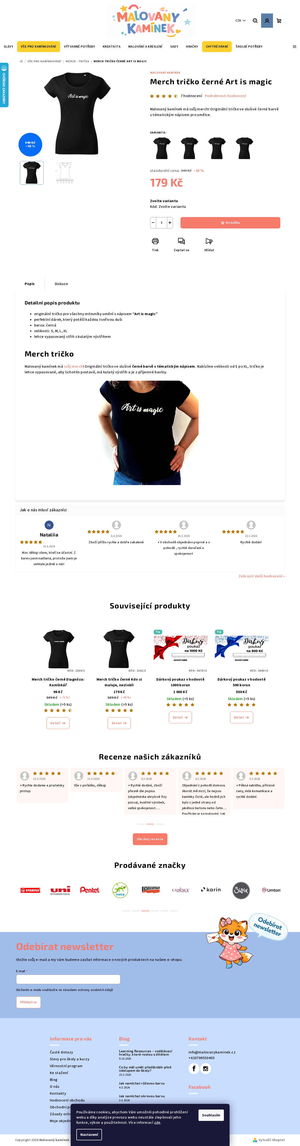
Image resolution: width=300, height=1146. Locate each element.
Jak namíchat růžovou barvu (142, 1083)
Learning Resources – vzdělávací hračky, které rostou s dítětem (145, 1052)
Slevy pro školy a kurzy (69, 1059)
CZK (238, 20)
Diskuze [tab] (61, 283)
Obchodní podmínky (67, 1107)
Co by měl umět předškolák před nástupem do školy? (145, 1069)
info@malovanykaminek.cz (212, 1052)
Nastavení (89, 1134)
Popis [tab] (30, 283)
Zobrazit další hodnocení (260, 576)
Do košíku (233, 222)
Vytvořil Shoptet (272, 1140)
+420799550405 (202, 1058)
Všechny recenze (150, 839)
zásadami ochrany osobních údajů (88, 990)
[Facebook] (194, 1068)
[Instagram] (205, 1068)
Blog (54, 1079)
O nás (55, 1086)
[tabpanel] (30, 890)
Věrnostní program (66, 1066)
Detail (55, 723)
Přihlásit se (28, 1002)
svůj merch (73, 366)
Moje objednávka (64, 1121)
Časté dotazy (61, 1052)
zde (157, 1122)
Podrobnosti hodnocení (225, 95)
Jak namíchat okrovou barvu (142, 1096)
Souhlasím (211, 1115)
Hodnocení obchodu (67, 1100)
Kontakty (58, 1093)
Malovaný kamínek (165, 73)
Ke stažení (59, 1072)
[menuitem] (8, 46)
